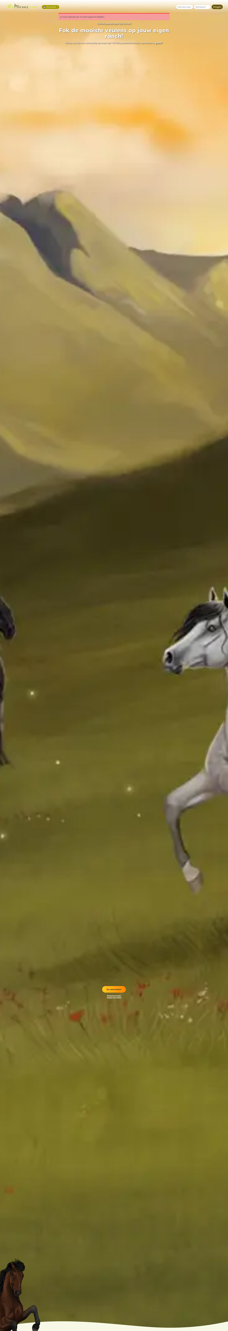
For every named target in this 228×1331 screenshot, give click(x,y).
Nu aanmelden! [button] (114, 989)
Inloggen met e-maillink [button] (114, 997)
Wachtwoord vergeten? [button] (114, 995)
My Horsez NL (51, 7)
